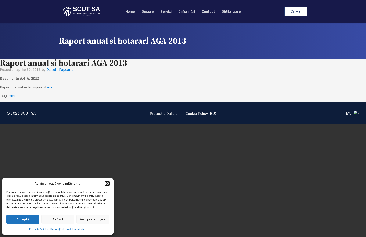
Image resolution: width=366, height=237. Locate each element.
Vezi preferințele (92, 219)
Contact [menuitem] (208, 11)
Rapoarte (66, 69)
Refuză (58, 219)
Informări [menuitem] (187, 11)
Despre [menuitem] (148, 11)
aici (49, 87)
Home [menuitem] (130, 11)
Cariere (296, 11)
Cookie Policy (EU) (201, 113)
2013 (13, 96)
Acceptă (23, 219)
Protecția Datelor (38, 229)
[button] (107, 183)
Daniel (51, 69)
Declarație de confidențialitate (67, 229)
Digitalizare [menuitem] (231, 11)
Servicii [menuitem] (166, 11)
